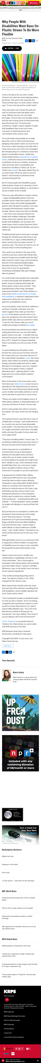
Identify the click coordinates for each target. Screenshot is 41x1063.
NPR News (7, 646)
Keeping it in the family (10, 864)
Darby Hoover (19, 384)
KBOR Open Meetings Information (14, 1016)
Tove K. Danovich (8, 621)
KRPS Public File (9, 1012)
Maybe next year (8, 856)
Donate (34, 3)
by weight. (31, 325)
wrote (27, 358)
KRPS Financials (9, 1024)
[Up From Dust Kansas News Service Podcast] (20, 713)
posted (15, 170)
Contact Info (8, 1033)
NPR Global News (9, 939)
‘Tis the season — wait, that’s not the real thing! (18, 881)
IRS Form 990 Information (12, 1020)
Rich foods (6, 873)
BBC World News (9, 891)
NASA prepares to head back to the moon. (16, 946)
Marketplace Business (12, 850)
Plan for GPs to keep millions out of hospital (17, 908)
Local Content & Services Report (14, 1037)
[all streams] (38, 1060)
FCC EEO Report (9, 1029)
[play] (3, 1061)
